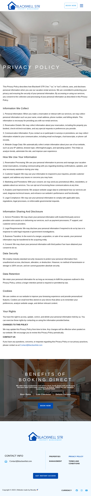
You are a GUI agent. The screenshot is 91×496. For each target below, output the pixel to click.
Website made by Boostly (26, 490)
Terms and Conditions (74, 462)
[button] (77, 490)
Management (55, 461)
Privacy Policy (76, 456)
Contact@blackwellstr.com (31, 345)
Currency (66, 490)
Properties (54, 456)
